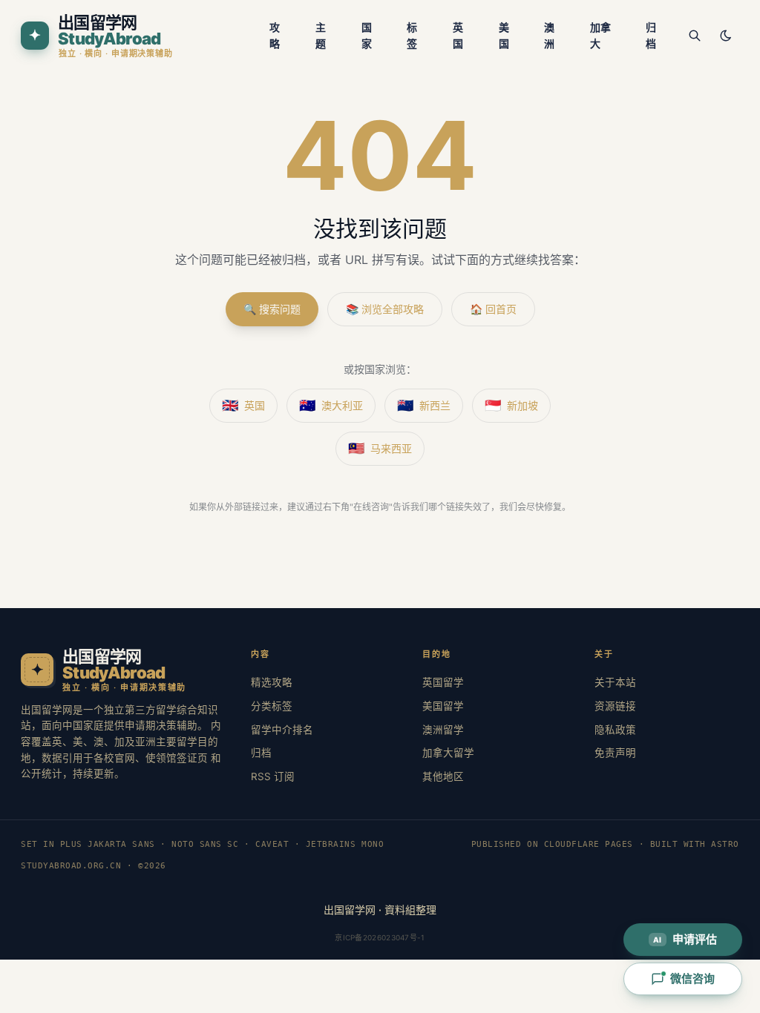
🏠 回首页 (493, 309)
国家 (366, 35)
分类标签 (271, 706)
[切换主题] (725, 35)
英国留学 (443, 682)
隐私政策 (615, 730)
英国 (458, 35)
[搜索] (694, 35)
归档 (651, 35)
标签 (412, 35)
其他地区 (443, 776)
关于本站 (615, 682)
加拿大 (600, 35)
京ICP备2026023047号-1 (380, 937)
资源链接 (615, 706)
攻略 (274, 35)
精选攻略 (271, 682)
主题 (320, 35)
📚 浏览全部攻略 (385, 309)
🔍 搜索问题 (272, 309)
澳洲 (549, 35)
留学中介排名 (282, 730)
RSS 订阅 (273, 776)
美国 (504, 35)
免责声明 (615, 753)
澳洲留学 (443, 730)
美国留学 (443, 706)
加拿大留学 (448, 753)
